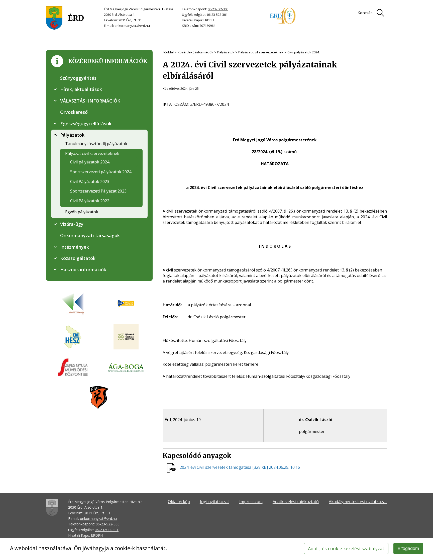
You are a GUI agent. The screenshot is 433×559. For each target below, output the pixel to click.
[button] (55, 89)
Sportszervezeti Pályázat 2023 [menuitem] (98, 191)
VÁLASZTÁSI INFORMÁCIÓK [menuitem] (90, 101)
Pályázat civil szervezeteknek (260, 52)
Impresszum (251, 501)
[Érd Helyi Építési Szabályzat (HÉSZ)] (72, 337)
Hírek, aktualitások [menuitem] (81, 89)
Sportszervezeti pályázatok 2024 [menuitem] (100, 171)
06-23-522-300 (218, 9)
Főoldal (168, 52)
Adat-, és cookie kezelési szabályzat (346, 548)
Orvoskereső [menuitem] (74, 112)
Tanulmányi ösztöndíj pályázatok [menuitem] (96, 143)
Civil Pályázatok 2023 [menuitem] (89, 181)
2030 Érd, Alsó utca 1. (119, 14)
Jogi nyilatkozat (214, 501)
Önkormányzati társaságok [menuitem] (90, 235)
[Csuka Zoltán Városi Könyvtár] (72, 304)
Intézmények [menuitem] (74, 247)
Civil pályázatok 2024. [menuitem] (90, 162)
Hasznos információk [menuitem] (83, 269)
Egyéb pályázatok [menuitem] (81, 212)
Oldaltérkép (179, 501)
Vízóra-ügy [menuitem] (71, 224)
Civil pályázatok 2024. (303, 52)
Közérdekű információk (195, 52)
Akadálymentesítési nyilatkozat (358, 501)
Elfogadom (408, 548)
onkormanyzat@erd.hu (132, 25)
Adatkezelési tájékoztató (296, 501)
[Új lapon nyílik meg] (126, 304)
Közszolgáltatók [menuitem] (77, 258)
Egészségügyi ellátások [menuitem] (86, 124)
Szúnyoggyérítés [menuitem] (78, 78)
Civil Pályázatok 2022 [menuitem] (89, 201)
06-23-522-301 (217, 14)
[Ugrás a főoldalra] (65, 18)
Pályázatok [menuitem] (72, 135)
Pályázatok (225, 52)
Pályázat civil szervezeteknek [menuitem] (92, 153)
